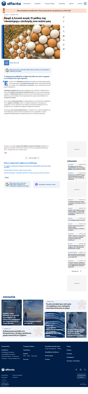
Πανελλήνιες (62, 3)
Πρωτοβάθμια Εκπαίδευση (7, 352)
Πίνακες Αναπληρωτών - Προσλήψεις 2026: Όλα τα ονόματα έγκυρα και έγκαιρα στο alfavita (26, 172)
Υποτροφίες (4, 358)
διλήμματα (27, 81)
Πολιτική (47, 359)
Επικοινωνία (4, 377)
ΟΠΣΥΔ (59, 348)
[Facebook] (63, 27)
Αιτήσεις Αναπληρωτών (50, 348)
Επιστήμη (69, 353)
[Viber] (63, 40)
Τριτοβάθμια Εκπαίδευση (52, 352)
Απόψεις (69, 350)
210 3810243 (81, 377)
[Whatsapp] (63, 44)
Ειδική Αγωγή (15, 356)
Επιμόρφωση (70, 357)
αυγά (25, 101)
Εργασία (71, 3)
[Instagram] (80, 369)
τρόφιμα (7, 177)
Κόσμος (69, 346)
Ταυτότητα (15, 377)
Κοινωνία (80, 3)
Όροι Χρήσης (4, 375)
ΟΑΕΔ (28, 355)
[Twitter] (63, 31)
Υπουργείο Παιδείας (50, 3)
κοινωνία (9, 296)
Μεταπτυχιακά (49, 355)
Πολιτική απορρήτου (17, 375)
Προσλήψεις (34, 355)
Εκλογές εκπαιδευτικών (14, 358)
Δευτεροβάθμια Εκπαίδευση (8, 354)
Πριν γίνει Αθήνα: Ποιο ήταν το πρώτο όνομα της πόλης (17, 170)
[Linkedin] (63, 35)
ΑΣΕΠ (24, 355)
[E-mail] (63, 49)
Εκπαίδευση (38, 3)
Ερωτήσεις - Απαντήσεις (73, 361)
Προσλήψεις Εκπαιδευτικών (52, 346)
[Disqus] (33, 209)
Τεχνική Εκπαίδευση (6, 356)
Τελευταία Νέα (26, 3)
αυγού (20, 90)
